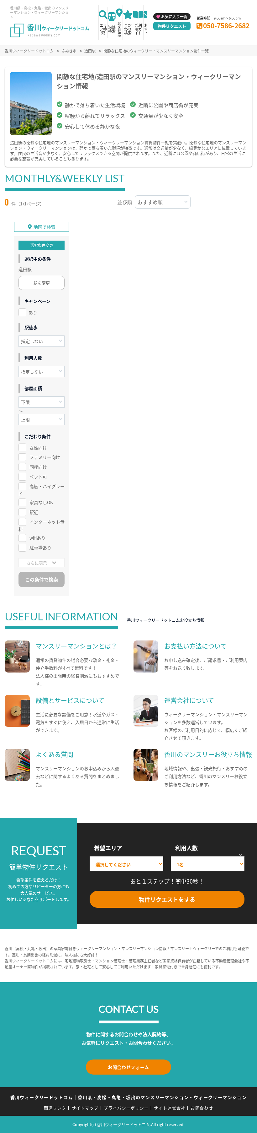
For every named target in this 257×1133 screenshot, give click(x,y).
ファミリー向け (44, 457)
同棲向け (38, 467)
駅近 (33, 512)
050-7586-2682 (226, 25)
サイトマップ (85, 1108)
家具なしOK (41, 502)
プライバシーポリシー (126, 1108)
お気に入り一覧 (174, 16)
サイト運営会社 (169, 1108)
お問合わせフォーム (128, 1067)
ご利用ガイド (138, 29)
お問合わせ (202, 1108)
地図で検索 (44, 227)
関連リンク (55, 1108)
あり (33, 312)
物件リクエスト (172, 26)
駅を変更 (42, 283)
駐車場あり (40, 547)
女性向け (38, 447)
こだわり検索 (128, 29)
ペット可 (38, 476)
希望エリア (108, 848)
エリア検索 (103, 29)
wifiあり (37, 538)
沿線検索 (112, 29)
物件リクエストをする (167, 899)
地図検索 (119, 29)
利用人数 (186, 848)
